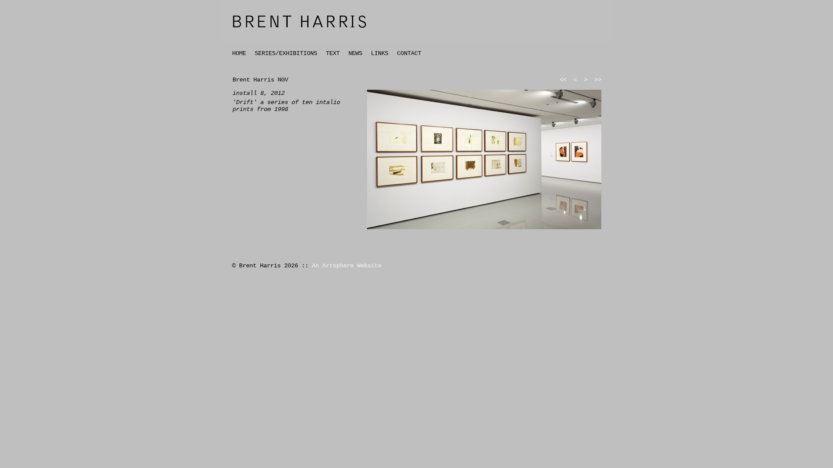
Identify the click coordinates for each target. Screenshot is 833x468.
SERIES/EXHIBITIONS (286, 53)
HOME (239, 53)
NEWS (355, 53)
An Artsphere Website (346, 265)
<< (563, 79)
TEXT (333, 53)
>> (597, 79)
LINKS (379, 53)
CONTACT (409, 53)
